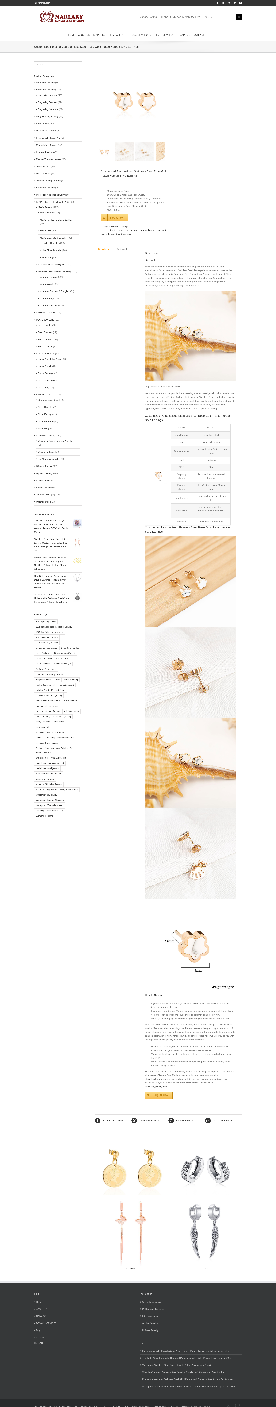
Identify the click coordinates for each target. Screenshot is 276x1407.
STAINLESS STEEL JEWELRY (51, 202)
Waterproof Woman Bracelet (49, 805)
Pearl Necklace (45, 339)
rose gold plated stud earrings (116, 234)
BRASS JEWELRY (45, 353)
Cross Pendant (43, 664)
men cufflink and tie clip (47, 706)
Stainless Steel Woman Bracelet (51, 758)
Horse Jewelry (43, 173)
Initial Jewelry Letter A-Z (48, 138)
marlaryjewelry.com (157, 1086)
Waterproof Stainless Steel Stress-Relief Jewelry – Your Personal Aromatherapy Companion (188, 1386)
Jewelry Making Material (48, 180)
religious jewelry (71, 711)
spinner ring (59, 722)
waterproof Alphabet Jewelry (49, 784)
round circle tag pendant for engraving (53, 716)
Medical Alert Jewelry (46, 145)
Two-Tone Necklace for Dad (48, 774)
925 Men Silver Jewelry (49, 400)
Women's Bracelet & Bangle (54, 291)
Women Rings (47, 298)
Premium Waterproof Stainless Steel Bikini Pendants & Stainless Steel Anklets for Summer (187, 1379)
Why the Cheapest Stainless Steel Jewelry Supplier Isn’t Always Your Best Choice (183, 1372)
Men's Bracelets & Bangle (53, 238)
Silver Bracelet (45, 407)
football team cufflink (45, 685)
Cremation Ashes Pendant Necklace (56, 441)
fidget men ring (71, 680)
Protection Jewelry (45, 82)
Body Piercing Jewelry (47, 116)
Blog (38, 1330)
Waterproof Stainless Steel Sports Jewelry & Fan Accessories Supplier (177, 1365)
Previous (97, 101)
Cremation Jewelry (45, 435)
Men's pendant (70, 701)
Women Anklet (47, 284)
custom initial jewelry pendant (49, 674)
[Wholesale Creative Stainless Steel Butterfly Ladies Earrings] (131, 1231)
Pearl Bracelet (45, 332)
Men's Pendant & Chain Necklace (57, 220)
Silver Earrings (45, 414)
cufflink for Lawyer (62, 664)
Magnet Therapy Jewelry (48, 159)
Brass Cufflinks (43, 653)
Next (163, 101)
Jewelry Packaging (45, 494)
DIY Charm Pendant (46, 130)
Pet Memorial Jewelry (49, 459)
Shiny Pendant (43, 722)
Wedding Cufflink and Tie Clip (49, 811)
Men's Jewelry (45, 207)
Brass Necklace (46, 380)
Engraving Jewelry (45, 89)
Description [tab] (104, 249)
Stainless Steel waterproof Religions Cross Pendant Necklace (55, 750)
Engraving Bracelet (47, 102)
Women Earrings (119, 226)
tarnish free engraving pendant (50, 763)
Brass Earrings (45, 373)
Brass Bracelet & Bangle (50, 359)
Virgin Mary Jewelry (45, 779)
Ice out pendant (66, 685)
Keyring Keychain (45, 152)
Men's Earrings (47, 212)
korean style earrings (158, 230)
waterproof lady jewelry (46, 795)
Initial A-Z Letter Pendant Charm (51, 690)
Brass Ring (43, 387)
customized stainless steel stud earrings (127, 230)
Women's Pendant (44, 816)
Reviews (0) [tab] (122, 249)
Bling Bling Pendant (70, 648)
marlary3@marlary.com (159, 1079)
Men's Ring (45, 230)
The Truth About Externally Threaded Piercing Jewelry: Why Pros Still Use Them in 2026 (186, 1358)
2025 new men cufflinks (47, 637)
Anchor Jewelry (44, 487)
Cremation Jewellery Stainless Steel (52, 658)
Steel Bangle (48, 257)
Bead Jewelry (45, 325)
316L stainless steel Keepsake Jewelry (54, 627)
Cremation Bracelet (47, 452)
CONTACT (41, 1337)
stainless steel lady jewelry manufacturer (55, 738)
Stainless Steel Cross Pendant (50, 732)
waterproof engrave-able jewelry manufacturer (57, 790)
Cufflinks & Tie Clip (45, 312)
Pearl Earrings (45, 346)
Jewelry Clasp (43, 166)
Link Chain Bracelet (51, 250)
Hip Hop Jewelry (44, 473)
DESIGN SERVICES (46, 1323)
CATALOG (41, 1316)
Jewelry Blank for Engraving (49, 695)
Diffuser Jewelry (44, 466)
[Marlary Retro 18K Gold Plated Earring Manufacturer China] (131, 1168)
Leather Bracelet (50, 243)
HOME (39, 1302)
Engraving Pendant (47, 95)
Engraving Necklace (48, 109)
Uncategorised (43, 501)
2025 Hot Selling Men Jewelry (49, 632)
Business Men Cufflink (64, 653)
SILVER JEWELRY (45, 394)
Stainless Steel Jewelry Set (51, 264)
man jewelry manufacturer (48, 701)
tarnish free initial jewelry (47, 768)
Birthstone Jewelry (45, 187)
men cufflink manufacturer (48, 711)
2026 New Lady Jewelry (47, 643)
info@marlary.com (42, 3)
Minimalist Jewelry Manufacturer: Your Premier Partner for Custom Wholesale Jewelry (185, 1351)
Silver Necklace (46, 421)
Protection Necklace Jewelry (50, 195)
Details (132, 1269)
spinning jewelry (43, 727)
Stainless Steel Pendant (47, 743)
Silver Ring (43, 428)
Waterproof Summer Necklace (50, 800)
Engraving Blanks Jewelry (48, 680)
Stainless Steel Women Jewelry (54, 271)
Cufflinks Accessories (46, 669)
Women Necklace (49, 305)
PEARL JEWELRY (45, 320)
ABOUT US (41, 1309)
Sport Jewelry (43, 123)
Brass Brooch (45, 366)
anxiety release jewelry (46, 648)
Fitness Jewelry (44, 480)
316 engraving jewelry (46, 622)
